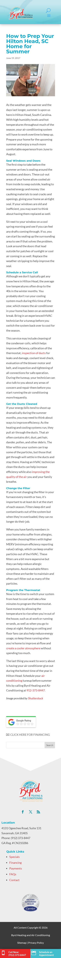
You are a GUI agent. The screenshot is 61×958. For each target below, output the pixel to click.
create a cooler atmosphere (23, 648)
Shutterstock (35, 698)
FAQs (12, 874)
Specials (14, 857)
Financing (15, 862)
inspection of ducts (34, 353)
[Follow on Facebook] (23, 812)
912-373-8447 (36, 690)
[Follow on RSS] (38, 812)
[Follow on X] (30, 812)
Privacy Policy (36, 942)
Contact (14, 880)
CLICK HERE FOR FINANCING (29, 734)
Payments (15, 868)
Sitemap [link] (21, 942)
